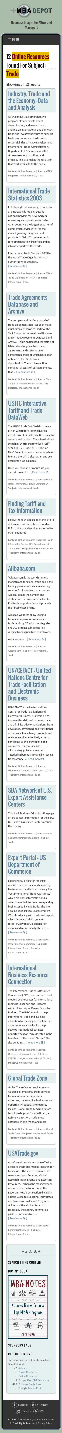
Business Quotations (29, 1384)
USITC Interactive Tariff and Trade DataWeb (27, 410)
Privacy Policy (45, 1423)
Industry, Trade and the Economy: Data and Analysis (29, 100)
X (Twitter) (42, 1405)
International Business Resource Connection (28, 975)
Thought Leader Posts (30, 1388)
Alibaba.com (21, 568)
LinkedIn (26, 1411)
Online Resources (27, 1376)
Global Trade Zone (27, 1078)
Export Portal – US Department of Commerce (27, 864)
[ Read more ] (17, 266)
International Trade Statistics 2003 (29, 194)
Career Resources (27, 1372)
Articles (22, 1368)
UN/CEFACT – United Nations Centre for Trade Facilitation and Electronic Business (29, 684)
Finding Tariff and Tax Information (27, 507)
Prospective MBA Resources (33, 1380)
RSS (41, 1411)
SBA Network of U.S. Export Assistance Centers (30, 797)
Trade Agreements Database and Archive (27, 304)
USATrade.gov (23, 1153)
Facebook (23, 1405)
